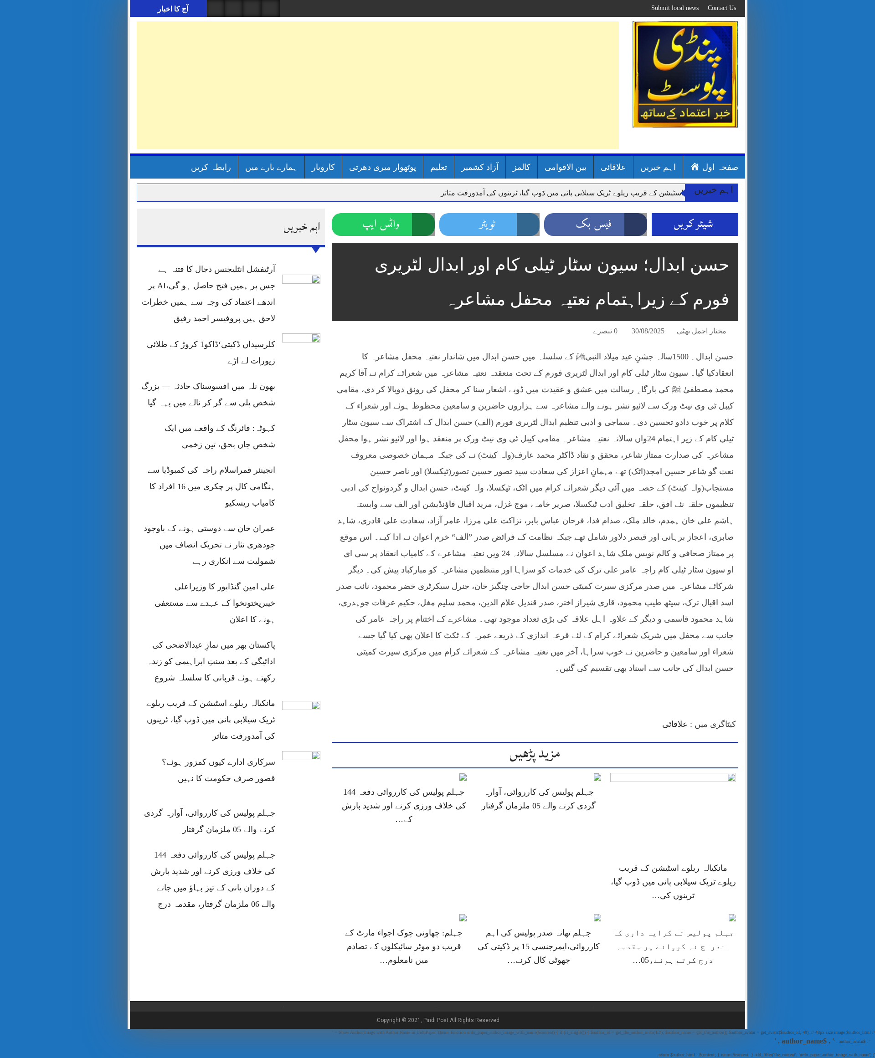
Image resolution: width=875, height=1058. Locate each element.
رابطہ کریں (211, 167)
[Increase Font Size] (351, 332)
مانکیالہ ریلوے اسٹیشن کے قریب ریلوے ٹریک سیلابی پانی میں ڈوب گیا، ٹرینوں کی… (673, 882)
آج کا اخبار (172, 9)
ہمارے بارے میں (271, 167)
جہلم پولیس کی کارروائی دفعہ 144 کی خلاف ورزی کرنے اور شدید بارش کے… (404, 805)
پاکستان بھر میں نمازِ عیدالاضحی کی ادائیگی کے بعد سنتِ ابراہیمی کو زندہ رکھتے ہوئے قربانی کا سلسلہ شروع (211, 661)
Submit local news (675, 8)
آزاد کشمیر (480, 167)
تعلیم (438, 167)
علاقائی (613, 167)
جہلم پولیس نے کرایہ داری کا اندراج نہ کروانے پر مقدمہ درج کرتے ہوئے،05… (673, 946)
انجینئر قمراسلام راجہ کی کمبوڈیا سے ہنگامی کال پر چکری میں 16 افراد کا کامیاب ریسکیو (211, 486)
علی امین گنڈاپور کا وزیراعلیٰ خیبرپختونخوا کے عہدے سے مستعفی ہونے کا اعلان (214, 603)
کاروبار (323, 167)
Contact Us (722, 8)
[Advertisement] (378, 85)
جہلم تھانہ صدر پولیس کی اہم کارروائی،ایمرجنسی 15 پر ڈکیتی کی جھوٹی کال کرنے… (539, 946)
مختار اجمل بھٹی (701, 331)
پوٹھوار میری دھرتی (382, 167)
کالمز (521, 167)
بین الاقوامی (566, 167)
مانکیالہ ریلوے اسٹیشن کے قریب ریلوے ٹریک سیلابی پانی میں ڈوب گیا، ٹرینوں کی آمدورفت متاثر (583, 193)
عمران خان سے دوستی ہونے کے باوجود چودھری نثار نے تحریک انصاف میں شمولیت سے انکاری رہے (209, 545)
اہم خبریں (658, 167)
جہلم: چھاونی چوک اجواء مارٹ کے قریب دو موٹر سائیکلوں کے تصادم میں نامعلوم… (404, 946)
